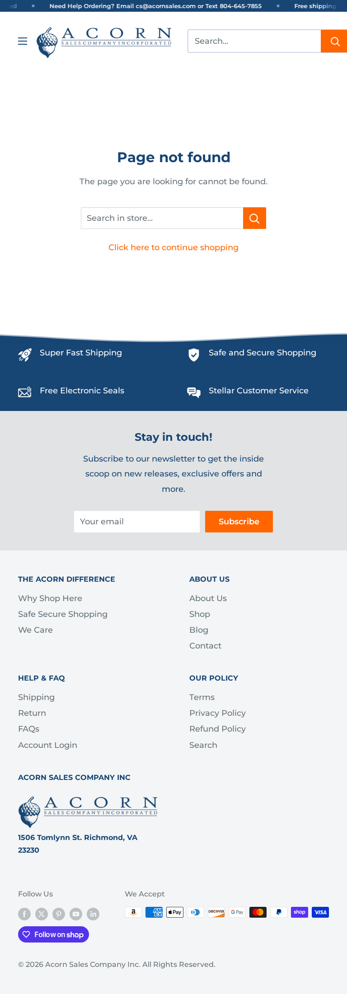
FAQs (28, 729)
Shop (199, 614)
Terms (202, 697)
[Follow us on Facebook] (24, 913)
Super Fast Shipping (81, 353)
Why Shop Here (50, 598)
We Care (35, 630)
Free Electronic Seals (82, 391)
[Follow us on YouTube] (76, 913)
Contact (205, 646)
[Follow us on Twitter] (41, 913)
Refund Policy (217, 729)
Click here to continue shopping (173, 247)
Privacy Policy (217, 713)
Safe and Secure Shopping (262, 353)
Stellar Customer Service (259, 391)
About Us (208, 598)
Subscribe (239, 522)
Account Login (47, 745)
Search (203, 745)
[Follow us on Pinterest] (58, 913)
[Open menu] (22, 41)
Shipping (36, 697)
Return (32, 713)
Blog (198, 630)
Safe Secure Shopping (63, 614)
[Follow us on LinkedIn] (93, 913)
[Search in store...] (254, 218)
